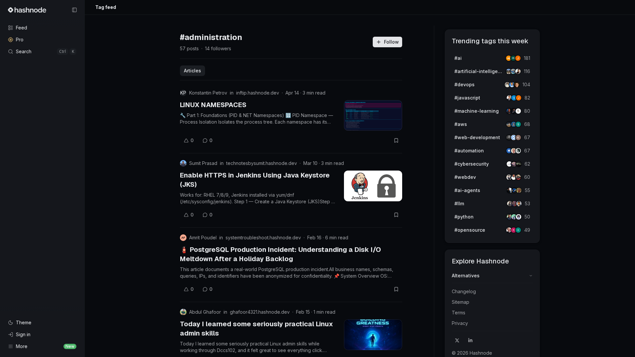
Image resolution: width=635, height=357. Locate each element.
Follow (391, 42)
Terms (458, 312)
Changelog (464, 291)
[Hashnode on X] (457, 340)
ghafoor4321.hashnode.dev (260, 312)
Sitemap (460, 302)
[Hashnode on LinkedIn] (470, 340)
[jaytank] (518, 217)
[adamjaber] (519, 203)
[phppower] (518, 177)
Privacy (460, 323)
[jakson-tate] (516, 84)
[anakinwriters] (518, 150)
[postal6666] (519, 190)
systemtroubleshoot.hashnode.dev (263, 237)
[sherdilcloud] (518, 124)
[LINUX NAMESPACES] (373, 115)
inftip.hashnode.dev (257, 93)
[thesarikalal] (518, 111)
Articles (192, 70)
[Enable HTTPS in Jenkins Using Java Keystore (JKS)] (373, 186)
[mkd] (518, 164)
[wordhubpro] (518, 137)
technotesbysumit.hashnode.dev (261, 163)
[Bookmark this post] (396, 140)
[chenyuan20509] (518, 230)
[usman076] (518, 71)
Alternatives (466, 275)
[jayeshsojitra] (518, 58)
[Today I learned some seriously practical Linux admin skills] (373, 334)
